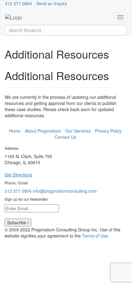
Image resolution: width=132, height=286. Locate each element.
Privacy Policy (108, 131)
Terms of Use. (95, 236)
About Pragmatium (43, 131)
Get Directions (18, 175)
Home (15, 131)
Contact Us (65, 137)
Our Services (78, 131)
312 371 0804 (18, 3)
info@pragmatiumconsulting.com (65, 191)
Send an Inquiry (51, 3)
